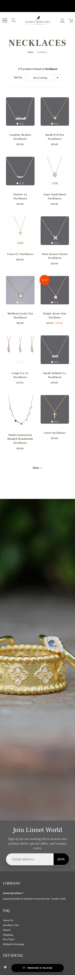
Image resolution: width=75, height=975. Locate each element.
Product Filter (39, 968)
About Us (8, 920)
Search (6, 930)
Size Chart (8, 939)
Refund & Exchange (13, 944)
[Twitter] (5, 967)
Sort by (18, 77)
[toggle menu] (4, 20)
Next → (37, 468)
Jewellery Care (11, 925)
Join (61, 859)
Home (31, 52)
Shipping (8, 934)
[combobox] (43, 77)
